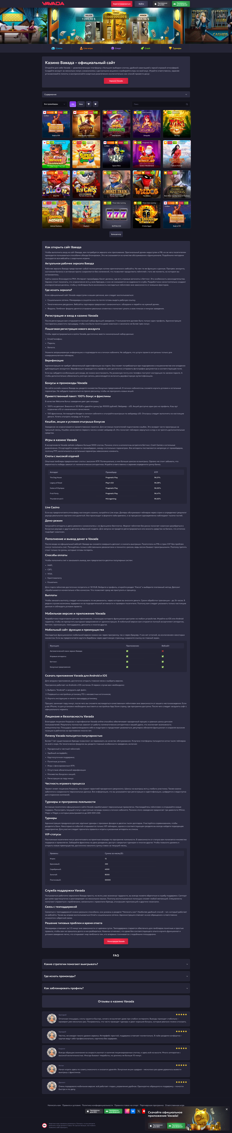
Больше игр (116, 234)
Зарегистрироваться (121, 4)
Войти (141, 4)
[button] (2, 25)
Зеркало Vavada (116, 81)
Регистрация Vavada (116, 941)
